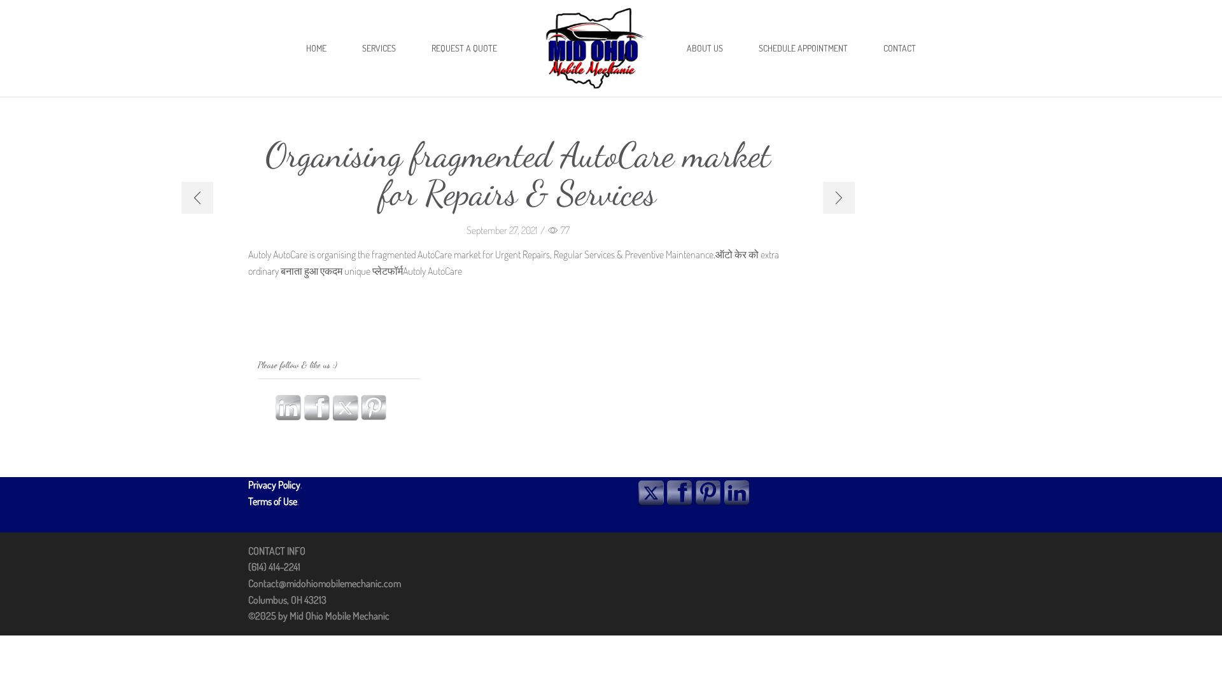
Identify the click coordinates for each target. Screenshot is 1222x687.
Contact (899, 48)
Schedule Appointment (803, 48)
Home (316, 48)
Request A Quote (464, 48)
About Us (705, 48)
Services (379, 48)
